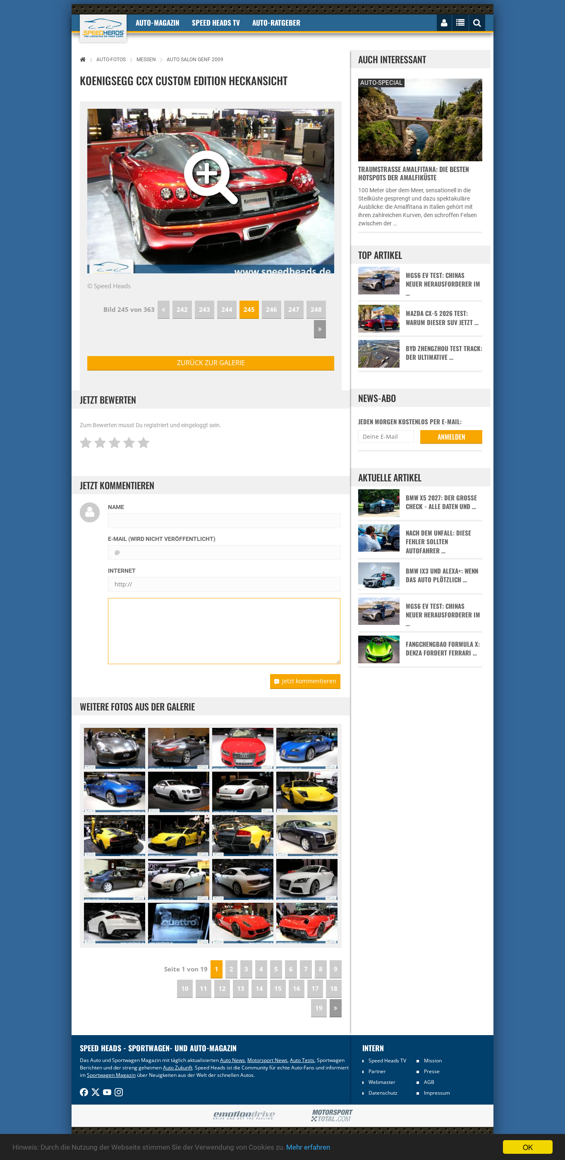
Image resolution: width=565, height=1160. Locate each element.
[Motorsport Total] (332, 1116)
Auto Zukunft (177, 1067)
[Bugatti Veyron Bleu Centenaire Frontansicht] (307, 748)
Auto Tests (302, 1060)
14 (259, 988)
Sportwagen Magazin (111, 1075)
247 (293, 309)
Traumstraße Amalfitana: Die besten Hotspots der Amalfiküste (413, 173)
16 (296, 988)
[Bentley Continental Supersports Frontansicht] (178, 792)
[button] (105, 191)
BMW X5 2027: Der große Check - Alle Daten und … (441, 502)
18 (334, 988)
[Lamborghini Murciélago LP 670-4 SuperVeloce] (307, 792)
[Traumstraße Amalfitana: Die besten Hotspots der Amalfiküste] (420, 119)
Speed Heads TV (387, 1060)
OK (528, 1147)
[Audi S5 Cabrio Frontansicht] (242, 748)
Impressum (437, 1092)
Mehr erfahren (308, 1147)
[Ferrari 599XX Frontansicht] (242, 923)
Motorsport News (267, 1060)
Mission (433, 1060)
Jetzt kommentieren (309, 681)
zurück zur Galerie (211, 362)
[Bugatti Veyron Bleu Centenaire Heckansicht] (114, 792)
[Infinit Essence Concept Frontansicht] (114, 748)
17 (315, 988)
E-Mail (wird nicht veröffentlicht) (161, 539)
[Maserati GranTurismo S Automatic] (178, 879)
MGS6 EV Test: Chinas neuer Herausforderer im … (443, 284)
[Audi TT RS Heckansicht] (114, 923)
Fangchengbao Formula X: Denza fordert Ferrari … (443, 648)
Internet (122, 570)
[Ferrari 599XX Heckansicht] (307, 923)
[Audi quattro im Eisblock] (178, 923)
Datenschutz (383, 1092)
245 (249, 309)
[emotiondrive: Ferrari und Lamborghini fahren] (243, 1116)
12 (222, 988)
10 (185, 988)
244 (226, 309)
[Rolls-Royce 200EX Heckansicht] (114, 879)
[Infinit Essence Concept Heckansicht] (178, 748)
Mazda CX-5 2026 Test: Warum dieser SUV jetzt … (442, 317)
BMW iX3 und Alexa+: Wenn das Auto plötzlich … (442, 575)
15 (278, 988)
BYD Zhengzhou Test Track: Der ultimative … (444, 352)
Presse (432, 1071)
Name (116, 507)
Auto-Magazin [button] (158, 22)
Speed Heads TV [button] (216, 22)
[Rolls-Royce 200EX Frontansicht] (307, 835)
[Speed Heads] (103, 28)
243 (204, 309)
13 (240, 988)
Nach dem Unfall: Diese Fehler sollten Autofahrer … (438, 542)
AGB (429, 1082)
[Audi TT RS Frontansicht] (307, 879)
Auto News (232, 1060)
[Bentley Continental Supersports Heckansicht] (242, 792)
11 (203, 988)
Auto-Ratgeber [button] (276, 22)
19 (319, 1008)
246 (271, 309)
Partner (377, 1071)
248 (316, 309)
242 (182, 309)
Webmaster (382, 1082)
